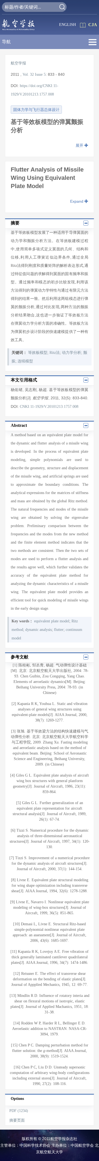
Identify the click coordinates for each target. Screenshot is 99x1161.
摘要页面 (17, 1120)
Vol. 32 (28, 74)
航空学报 (18, 63)
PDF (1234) (18, 1111)
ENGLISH (67, 25)
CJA (92, 24)
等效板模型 (37, 353)
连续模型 (25, 361)
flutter (59, 630)
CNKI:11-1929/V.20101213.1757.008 (49, 407)
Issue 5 (40, 74)
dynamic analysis (38, 630)
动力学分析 (71, 353)
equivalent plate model (51, 621)
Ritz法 (55, 353)
